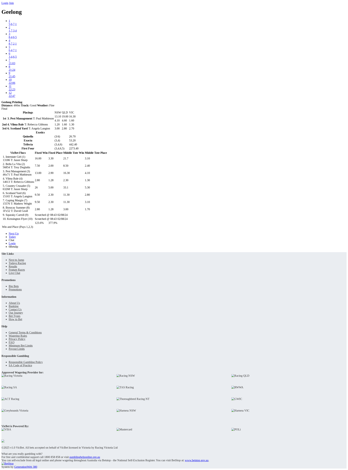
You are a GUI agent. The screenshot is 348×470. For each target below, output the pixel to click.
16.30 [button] (66, 172)
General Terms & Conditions (25, 332)
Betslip (13, 246)
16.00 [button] (38, 158)
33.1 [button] (65, 187)
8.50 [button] (65, 165)
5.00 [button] (50, 187)
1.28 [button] (50, 180)
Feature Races (17, 269)
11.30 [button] (66, 194)
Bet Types (14, 316)
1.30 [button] (87, 180)
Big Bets (14, 286)
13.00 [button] (38, 172)
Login (4, 3)
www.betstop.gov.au (196, 460)
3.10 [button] (87, 158)
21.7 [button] (65, 158)
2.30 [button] (65, 180)
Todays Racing (17, 263)
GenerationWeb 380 (25, 466)
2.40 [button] (87, 165)
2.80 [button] (37, 180)
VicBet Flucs (18, 152)
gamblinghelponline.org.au (84, 457)
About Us (14, 302)
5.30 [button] (87, 187)
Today (12, 236)
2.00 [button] (50, 165)
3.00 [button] (65, 209)
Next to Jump (16, 259)
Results (13, 266)
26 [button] (36, 187)
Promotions (15, 289)
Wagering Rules (18, 335)
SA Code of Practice (20, 365)
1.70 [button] (87, 209)
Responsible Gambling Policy (26, 362)
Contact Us (15, 309)
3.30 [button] (50, 158)
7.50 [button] (37, 165)
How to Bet (15, 319)
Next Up (14, 233)
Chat (11, 240)
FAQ (11, 342)
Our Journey (16, 312)
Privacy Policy (17, 339)
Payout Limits (17, 348)
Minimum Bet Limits (21, 345)
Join (11, 3)
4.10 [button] (87, 172)
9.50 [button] (37, 194)
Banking (13, 306)
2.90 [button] (50, 172)
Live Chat (14, 272)
